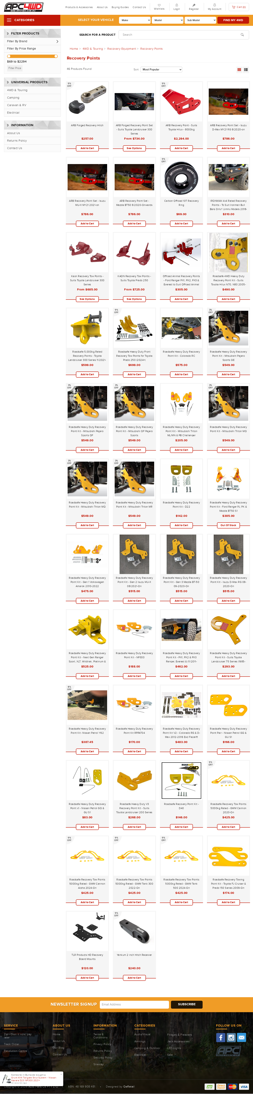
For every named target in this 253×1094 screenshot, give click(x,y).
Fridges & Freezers (179, 1034)
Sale (170, 1055)
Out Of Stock (228, 525)
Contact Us (139, 7)
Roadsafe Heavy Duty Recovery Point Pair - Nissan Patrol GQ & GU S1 (228, 733)
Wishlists (159, 8)
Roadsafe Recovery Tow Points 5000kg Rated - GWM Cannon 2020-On (228, 808)
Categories (24, 20)
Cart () (241, 7)
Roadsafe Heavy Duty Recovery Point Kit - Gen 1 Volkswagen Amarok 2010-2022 (87, 582)
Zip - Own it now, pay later (18, 1036)
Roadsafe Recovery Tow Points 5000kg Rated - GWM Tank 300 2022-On (134, 884)
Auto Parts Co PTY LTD (43, 1086)
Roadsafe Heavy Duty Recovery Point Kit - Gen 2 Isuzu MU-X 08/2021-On (134, 582)
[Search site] (242, 34)
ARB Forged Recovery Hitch (87, 125)
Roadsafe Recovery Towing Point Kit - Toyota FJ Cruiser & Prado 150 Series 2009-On (228, 884)
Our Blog (58, 1047)
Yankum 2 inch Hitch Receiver (134, 955)
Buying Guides (120, 7)
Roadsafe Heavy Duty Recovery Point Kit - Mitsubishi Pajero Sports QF (87, 431)
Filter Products (25, 33)
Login (177, 9)
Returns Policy (17, 140)
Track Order (11, 1044)
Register (194, 9)
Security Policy (103, 1057)
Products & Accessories (79, 7)
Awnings (139, 1041)
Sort (136, 69)
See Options (134, 148)
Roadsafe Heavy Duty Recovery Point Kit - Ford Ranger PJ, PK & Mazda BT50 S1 (228, 506)
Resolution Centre (15, 1051)
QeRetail (128, 1086)
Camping (13, 97)
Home (56, 1034)
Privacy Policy (102, 1044)
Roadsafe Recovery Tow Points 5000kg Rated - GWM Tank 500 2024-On (181, 884)
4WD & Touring (17, 90)
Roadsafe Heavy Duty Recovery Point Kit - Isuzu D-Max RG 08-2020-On (228, 582)
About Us (102, 7)
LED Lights (174, 1048)
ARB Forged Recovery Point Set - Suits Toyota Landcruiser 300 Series (134, 129)
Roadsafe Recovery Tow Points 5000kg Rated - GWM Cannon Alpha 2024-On (87, 884)
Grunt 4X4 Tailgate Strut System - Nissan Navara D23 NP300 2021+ (33, 1079)
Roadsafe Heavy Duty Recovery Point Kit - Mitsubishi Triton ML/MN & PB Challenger (181, 431)
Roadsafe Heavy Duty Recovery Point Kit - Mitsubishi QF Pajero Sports (134, 431)
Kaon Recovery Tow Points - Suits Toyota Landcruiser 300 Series (87, 280)
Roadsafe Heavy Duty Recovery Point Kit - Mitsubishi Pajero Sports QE (228, 356)
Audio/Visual (142, 1034)
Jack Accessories (178, 1041)
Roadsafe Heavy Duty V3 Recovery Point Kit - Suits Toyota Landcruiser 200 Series (134, 808)
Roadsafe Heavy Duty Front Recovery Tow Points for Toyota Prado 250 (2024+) (134, 356)
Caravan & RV (16, 105)
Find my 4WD (233, 20)
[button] (32, 41)
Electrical (13, 112)
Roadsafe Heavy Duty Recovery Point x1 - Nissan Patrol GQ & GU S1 (87, 808)
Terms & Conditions (100, 1036)
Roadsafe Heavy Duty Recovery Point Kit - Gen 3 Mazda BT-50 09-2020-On (181, 582)
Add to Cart (87, 148)
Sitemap (98, 1064)
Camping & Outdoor (147, 1048)
